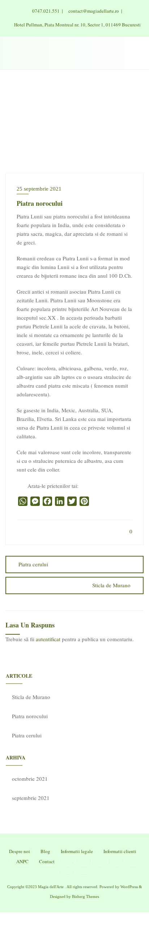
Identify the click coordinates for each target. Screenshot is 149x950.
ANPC (22, 861)
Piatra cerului (33, 564)
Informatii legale (77, 851)
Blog (45, 851)
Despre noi (19, 851)
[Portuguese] (133, 861)
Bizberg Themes (85, 896)
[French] (84, 861)
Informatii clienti (119, 851)
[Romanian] (68, 872)
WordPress (129, 887)
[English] (68, 861)
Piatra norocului (30, 716)
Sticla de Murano (111, 585)
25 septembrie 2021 (39, 189)
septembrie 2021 (31, 797)
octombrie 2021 (30, 778)
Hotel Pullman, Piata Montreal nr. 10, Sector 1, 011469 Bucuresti (77, 24)
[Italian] (117, 861)
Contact (47, 861)
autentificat (48, 639)
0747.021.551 (46, 11)
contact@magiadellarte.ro (93, 11)
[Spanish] (84, 872)
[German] (100, 861)
